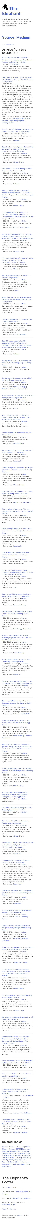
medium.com (10, 45)
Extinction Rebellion (20, 917)
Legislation (13, 121)
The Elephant (11, 11)
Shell (15, 587)
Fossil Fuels (26, 118)
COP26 (15, 502)
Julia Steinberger (27, 1096)
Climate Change (18, 162)
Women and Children (20, 962)
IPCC (15, 227)
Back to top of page (9, 1187)
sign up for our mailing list (21, 1198)
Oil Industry (17, 118)
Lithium (15, 408)
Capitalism (16, 675)
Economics (17, 884)
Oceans (15, 291)
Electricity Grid (23, 389)
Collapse (16, 140)
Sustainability (17, 461)
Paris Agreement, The (9, 1160)
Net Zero (5, 121)
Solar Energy (17, 629)
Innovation (26, 629)
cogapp (19, 1215)
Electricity (13, 389)
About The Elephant (9, 1209)
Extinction (5, 941)
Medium (16, 64)
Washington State (8, 123)
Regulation (21, 121)
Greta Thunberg (18, 653)
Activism (5, 919)
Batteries (5, 389)
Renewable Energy (19, 387)
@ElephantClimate (8, 1205)
